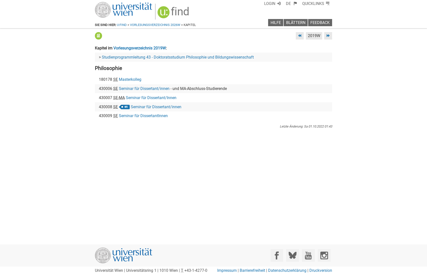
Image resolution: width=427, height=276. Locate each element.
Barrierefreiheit (252, 270)
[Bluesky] (292, 255)
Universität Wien (112, 4)
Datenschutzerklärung (287, 270)
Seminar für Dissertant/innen (144, 88)
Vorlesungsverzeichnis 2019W (139, 48)
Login (269, 3)
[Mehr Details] (98, 35)
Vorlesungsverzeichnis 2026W (155, 25)
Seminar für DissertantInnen (143, 115)
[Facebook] (277, 255)
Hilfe (276, 22)
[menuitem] (291, 3)
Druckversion (320, 270)
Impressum (227, 270)
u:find (122, 25)
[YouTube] (308, 255)
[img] (174, 14)
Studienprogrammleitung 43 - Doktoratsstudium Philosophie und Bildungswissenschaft (178, 57)
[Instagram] (324, 255)
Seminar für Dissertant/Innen (151, 97)
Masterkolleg (130, 79)
